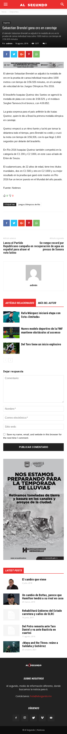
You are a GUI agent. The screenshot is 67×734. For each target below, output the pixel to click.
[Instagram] (24, 718)
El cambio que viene (34, 579)
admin (9, 43)
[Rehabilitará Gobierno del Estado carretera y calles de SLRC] (11, 615)
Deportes (14, 11)
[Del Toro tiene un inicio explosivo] (11, 348)
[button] (62, 4)
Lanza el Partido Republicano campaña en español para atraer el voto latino (18, 247)
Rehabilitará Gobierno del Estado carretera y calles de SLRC (42, 612)
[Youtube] (51, 718)
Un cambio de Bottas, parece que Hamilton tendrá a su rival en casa (42, 596)
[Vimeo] (42, 718)
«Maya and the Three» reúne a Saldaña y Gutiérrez (40, 644)
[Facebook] (16, 718)
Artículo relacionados (19, 302)
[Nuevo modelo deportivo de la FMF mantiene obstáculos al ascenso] (11, 332)
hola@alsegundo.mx (41, 696)
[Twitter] (33, 718)
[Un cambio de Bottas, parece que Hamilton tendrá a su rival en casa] (11, 599)
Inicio (4, 11)
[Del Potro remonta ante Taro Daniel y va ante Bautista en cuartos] (11, 630)
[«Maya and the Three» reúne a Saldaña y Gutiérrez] (11, 646)
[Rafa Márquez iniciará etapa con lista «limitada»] (11, 317)
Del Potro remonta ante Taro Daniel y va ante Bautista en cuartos (39, 630)
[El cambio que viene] (11, 583)
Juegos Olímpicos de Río (29, 204)
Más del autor (47, 302)
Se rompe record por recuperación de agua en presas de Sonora (49, 246)
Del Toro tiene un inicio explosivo (41, 344)
